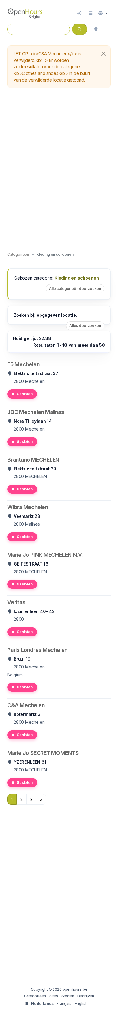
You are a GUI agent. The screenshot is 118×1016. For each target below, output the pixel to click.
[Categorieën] (90, 13)
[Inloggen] (79, 13)
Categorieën (35, 996)
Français (64, 1003)
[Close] (103, 54)
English (81, 1003)
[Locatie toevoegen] (68, 13)
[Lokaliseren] (96, 29)
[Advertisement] (59, 170)
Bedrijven (85, 996)
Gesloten (25, 394)
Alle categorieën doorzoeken (75, 288)
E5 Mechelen (23, 364)
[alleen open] (108, 29)
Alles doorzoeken (85, 325)
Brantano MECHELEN (33, 460)
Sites (53, 996)
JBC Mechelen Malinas (35, 412)
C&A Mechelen (25, 705)
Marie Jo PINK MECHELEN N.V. (45, 555)
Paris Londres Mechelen (37, 650)
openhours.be (75, 989)
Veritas (16, 602)
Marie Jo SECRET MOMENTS (43, 753)
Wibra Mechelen (27, 507)
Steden (67, 996)
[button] (103, 13)
